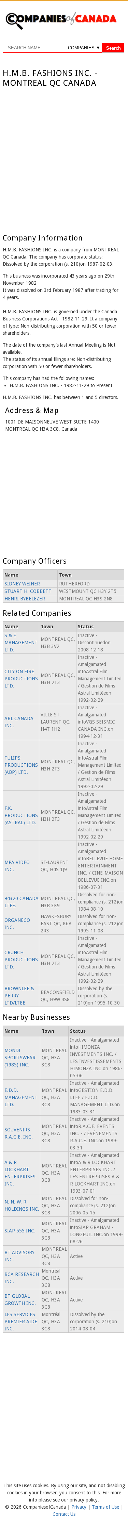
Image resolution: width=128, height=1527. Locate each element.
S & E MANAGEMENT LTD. (21, 642)
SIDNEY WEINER (22, 583)
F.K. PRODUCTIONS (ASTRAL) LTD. (21, 815)
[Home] (61, 28)
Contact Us (64, 1514)
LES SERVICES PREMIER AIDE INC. (20, 1321)
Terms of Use (106, 1507)
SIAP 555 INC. (19, 1230)
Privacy (79, 1507)
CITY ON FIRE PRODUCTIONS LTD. (21, 678)
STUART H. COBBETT (28, 591)
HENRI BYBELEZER (24, 598)
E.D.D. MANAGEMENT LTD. (21, 1097)
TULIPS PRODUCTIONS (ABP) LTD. (21, 765)
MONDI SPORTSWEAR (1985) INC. (19, 1057)
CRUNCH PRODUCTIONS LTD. (21, 959)
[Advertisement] (64, 155)
